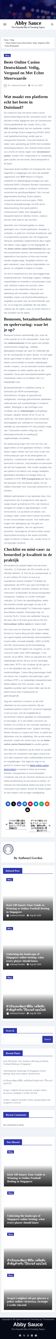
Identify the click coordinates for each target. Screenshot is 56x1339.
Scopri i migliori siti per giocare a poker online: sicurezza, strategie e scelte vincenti (27, 1301)
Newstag (35, 1319)
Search (10, 1030)
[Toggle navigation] (5, 24)
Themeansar (48, 1319)
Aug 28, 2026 (35, 915)
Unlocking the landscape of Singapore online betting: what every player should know (25, 957)
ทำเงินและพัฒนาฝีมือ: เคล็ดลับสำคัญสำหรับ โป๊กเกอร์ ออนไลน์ (26, 1008)
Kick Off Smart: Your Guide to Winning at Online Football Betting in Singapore (27, 908)
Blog (7, 55)
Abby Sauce (28, 23)
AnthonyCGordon (18, 85)
